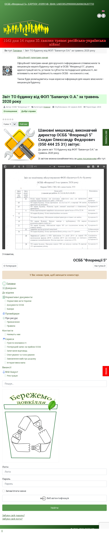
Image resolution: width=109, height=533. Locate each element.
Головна (11, 283)
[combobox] (54, 383)
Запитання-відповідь (17, 350)
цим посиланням (87, 158)
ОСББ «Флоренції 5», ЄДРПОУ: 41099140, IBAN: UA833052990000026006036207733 (49, 4)
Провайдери (12, 313)
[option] (103, 16)
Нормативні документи (19, 297)
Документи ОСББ (15, 305)
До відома (8, 292)
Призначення (13, 322)
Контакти (7, 330)
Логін (5, 466)
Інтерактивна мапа (16, 362)
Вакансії (6, 367)
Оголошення (10, 111)
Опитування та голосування (20, 354)
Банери (10, 308)
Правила (11, 325)
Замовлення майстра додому (21, 358)
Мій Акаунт (11, 371)
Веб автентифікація (57, 498)
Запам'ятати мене (16, 491)
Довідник (10, 288)
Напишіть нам (105, 137)
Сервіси (9, 339)
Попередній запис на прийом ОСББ (24, 346)
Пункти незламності (16, 342)
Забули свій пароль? (13, 515)
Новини (46, 107)
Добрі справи (28, 111)
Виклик (105, 371)
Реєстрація (12, 375)
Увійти (54, 507)
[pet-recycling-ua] (30, 425)
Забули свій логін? (12, 518)
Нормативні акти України (19, 301)
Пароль (6, 478)
